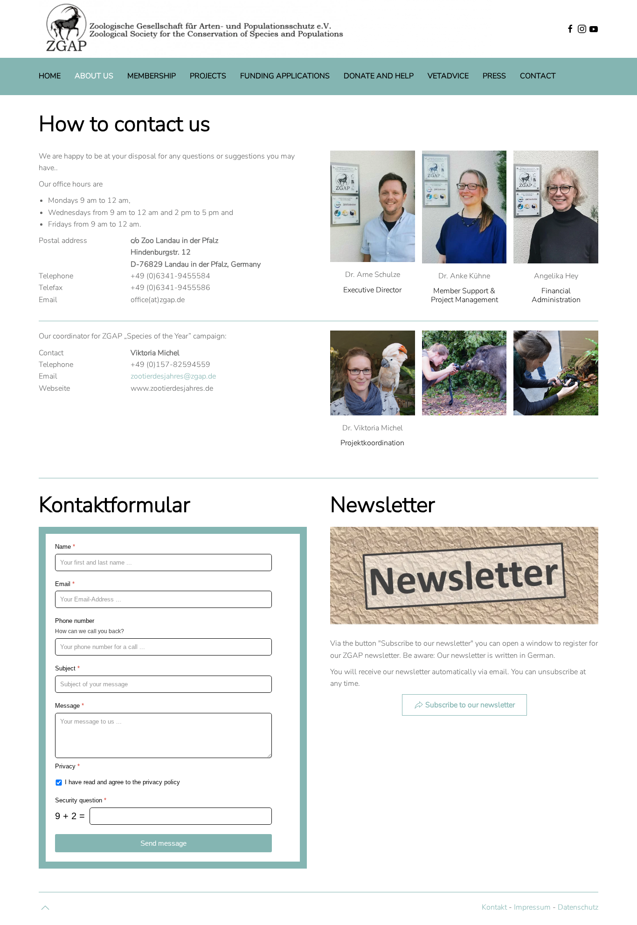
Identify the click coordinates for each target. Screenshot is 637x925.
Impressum (532, 907)
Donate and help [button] (379, 76)
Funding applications (285, 76)
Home (50, 76)
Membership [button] (151, 76)
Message (69, 705)
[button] (540, 29)
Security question (80, 800)
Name (65, 546)
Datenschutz (578, 907)
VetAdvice (448, 76)
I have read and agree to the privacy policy (122, 782)
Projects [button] (208, 76)
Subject (67, 668)
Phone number (74, 621)
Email (65, 583)
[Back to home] (265, 29)
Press (494, 76)
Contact (538, 76)
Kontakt (494, 907)
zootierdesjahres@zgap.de (173, 376)
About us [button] (94, 76)
